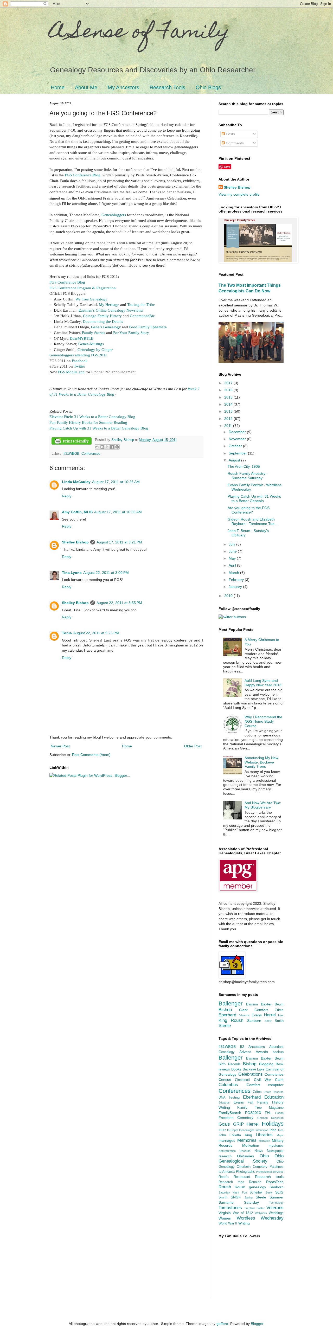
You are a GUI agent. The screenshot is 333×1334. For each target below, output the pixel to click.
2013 (229, 411)
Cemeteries (274, 1074)
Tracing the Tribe (141, 304)
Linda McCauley (76, 482)
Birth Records (230, 1064)
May (233, 558)
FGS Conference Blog (82, 175)
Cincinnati (242, 1080)
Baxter (266, 1004)
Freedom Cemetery (236, 1117)
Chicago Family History (102, 315)
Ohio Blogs (208, 87)
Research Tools (167, 87)
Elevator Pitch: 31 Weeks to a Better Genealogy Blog (92, 416)
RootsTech (275, 1182)
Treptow (249, 1208)
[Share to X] (107, 447)
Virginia (225, 1213)
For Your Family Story (131, 332)
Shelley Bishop (75, 542)
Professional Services (270, 1171)
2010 (229, 596)
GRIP (238, 1124)
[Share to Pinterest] (117, 447)
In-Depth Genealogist (240, 1130)
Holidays (273, 1123)
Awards (262, 1052)
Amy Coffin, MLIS (77, 512)
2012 (229, 418)
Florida (279, 1112)
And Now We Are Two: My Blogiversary (263, 805)
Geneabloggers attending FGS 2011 (78, 355)
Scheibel (255, 1192)
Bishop (225, 1009)
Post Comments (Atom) (91, 755)
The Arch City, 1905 (244, 466)
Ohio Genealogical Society (251, 1158)
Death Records (274, 1091)
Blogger (257, 1324)
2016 (229, 390)
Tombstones (230, 1207)
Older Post (193, 746)
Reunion (255, 1182)
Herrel (270, 1014)
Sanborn (254, 1020)
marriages (227, 1140)
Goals (224, 1124)
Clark (243, 1010)
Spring (249, 1197)
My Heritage (109, 304)
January (236, 587)
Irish (273, 1130)
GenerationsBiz (142, 315)
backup (278, 1052)
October (236, 446)
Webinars (261, 1213)
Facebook (80, 360)
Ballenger (230, 1003)
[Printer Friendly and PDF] (72, 441)
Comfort (261, 1010)
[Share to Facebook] (112, 447)
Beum (279, 1004)
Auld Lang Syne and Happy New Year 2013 (263, 682)
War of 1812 (243, 1213)
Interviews (261, 1130)
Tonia (67, 633)
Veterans (275, 1207)
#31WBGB (71, 454)
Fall (250, 1102)
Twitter (79, 366)
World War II (228, 1223)
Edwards (244, 1015)
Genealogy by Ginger (95, 349)
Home (58, 87)
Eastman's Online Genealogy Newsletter (111, 310)
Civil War (262, 1080)
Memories (247, 1140)
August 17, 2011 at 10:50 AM (118, 512)
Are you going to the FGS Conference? (249, 510)
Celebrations (250, 1074)
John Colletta (230, 1135)
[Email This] (97, 447)
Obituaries (245, 1156)
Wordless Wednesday (260, 1218)
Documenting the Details (103, 321)
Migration (264, 1140)
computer (276, 1085)
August (235, 460)
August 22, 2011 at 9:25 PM (96, 633)
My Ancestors (123, 87)
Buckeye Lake (254, 1069)
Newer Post (60, 746)
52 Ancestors (252, 1046)
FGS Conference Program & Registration (82, 288)
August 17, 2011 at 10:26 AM (116, 482)
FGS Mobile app (71, 372)
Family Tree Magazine (260, 1107)
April (233, 565)
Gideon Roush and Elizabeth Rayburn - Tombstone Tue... (253, 521)
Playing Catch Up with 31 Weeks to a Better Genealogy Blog (98, 428)
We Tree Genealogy (91, 299)
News (258, 1151)
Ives (281, 1015)
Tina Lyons (72, 572)
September (238, 453)
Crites (279, 1010)
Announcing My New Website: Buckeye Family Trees (261, 762)
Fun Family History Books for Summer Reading (88, 422)
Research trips (231, 1182)
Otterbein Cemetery (252, 1167)
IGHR (222, 1130)
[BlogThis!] (102, 447)
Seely (268, 1020)
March (234, 572)
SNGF (236, 1197)
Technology (276, 1202)
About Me (86, 87)
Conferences (90, 454)
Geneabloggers (113, 215)
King (223, 1020)
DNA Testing (229, 1097)
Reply (66, 496)
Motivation (250, 1145)
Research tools (269, 1177)
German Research (270, 1117)
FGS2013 (253, 1113)
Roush (237, 1020)
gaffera (222, 1324)
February (237, 580)
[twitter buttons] (232, 617)
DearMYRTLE (81, 338)
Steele (225, 1025)
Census (225, 1080)
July (232, 544)
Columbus (228, 1084)
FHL (268, 1113)
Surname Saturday (239, 1202)
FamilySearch (230, 1113)
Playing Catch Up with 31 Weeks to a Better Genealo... (254, 498)
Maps (280, 1135)
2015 (229, 397)
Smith (279, 1021)
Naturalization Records (235, 1150)
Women (225, 1218)
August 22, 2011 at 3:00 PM (106, 572)
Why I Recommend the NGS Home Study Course (263, 721)
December (238, 432)
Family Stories (93, 332)
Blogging (266, 1064)
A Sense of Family (139, 33)
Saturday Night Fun (233, 1192)
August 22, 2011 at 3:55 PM (119, 603)
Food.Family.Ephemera (148, 327)
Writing (244, 1223)
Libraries (264, 1134)
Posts (230, 134)
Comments (234, 143)
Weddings (276, 1213)
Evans (257, 1015)
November (238, 439)
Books (236, 1069)
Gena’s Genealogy (106, 327)
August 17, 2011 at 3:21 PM (119, 542)
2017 (229, 383)
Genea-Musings (91, 344)
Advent (245, 1052)
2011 (228, 426)
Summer (277, 1197)
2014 (229, 404)
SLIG (279, 1192)
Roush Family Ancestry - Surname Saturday (248, 475)
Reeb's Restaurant (234, 1177)
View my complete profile (239, 194)
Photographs (245, 1171)
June (233, 551)
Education (274, 1097)
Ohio (264, 1155)
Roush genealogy (250, 1187)
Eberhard (227, 1014)
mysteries (276, 1145)
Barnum (252, 1004)
